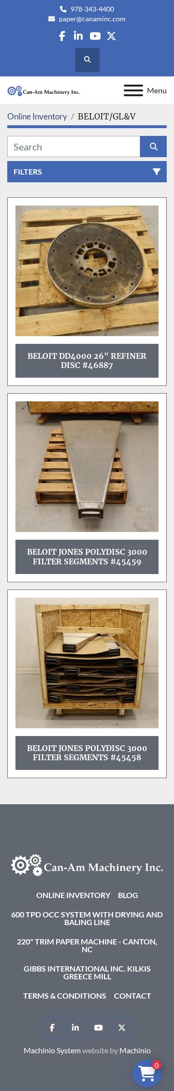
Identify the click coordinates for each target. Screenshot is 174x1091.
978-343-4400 (92, 9)
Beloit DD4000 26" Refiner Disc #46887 (87, 360)
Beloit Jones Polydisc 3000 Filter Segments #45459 (87, 556)
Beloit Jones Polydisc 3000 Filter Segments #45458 (87, 752)
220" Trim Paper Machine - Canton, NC (87, 945)
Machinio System (52, 1050)
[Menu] (133, 90)
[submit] (153, 146)
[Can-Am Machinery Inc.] (87, 864)
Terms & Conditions (64, 995)
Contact (132, 995)
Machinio (135, 1050)
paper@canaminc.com (92, 19)
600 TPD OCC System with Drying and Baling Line (87, 918)
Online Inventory (73, 894)
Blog (128, 894)
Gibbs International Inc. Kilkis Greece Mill (87, 972)
